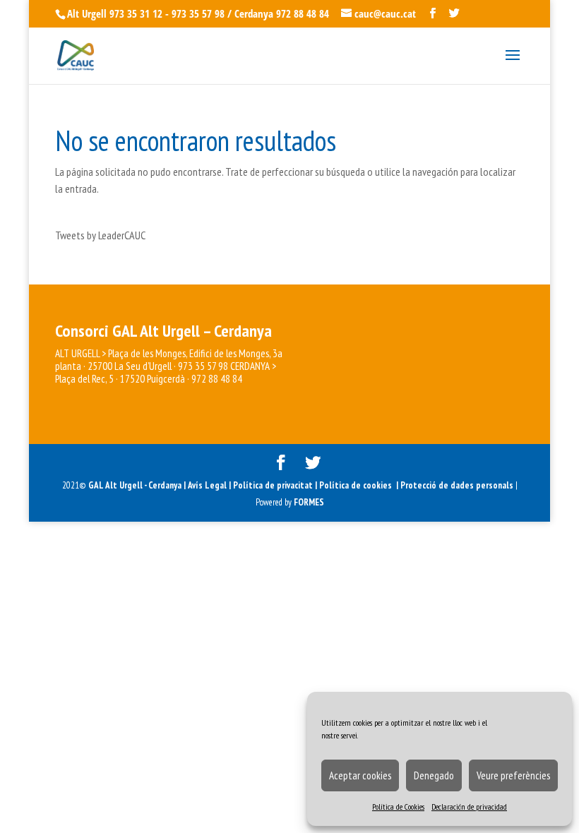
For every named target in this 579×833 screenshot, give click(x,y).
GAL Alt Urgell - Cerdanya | (137, 485)
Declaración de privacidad (469, 806)
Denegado (434, 775)
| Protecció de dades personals (455, 485)
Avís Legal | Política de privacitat (251, 485)
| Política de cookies (355, 485)
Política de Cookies (398, 806)
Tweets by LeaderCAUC (100, 235)
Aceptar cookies (360, 775)
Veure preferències (513, 775)
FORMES (309, 502)
